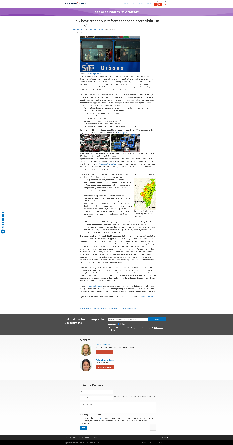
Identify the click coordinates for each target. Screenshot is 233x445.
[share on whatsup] (3, 227)
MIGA (91, 443)
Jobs (92, 437)
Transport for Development (124, 12)
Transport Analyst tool (107, 164)
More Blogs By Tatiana (104, 367)
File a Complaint (164, 437)
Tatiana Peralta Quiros (95, 29)
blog (111, 177)
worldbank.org (162, 1)
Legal (66, 437)
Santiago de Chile (125, 132)
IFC (87, 443)
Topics (141, 4)
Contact (148, 4)
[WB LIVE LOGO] (158, 4)
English (82, 32)
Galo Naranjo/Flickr (93, 74)
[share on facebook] (3, 215)
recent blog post (95, 286)
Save (83, 427)
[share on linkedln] (3, 223)
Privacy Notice (99, 418)
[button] (166, 4)
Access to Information (83, 437)
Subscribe (157, 319)
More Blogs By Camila (104, 352)
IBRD (80, 443)
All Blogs (133, 4)
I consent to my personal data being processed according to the (137, 329)
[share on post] (3, 219)
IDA (84, 443)
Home (126, 4)
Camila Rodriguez (79, 29)
